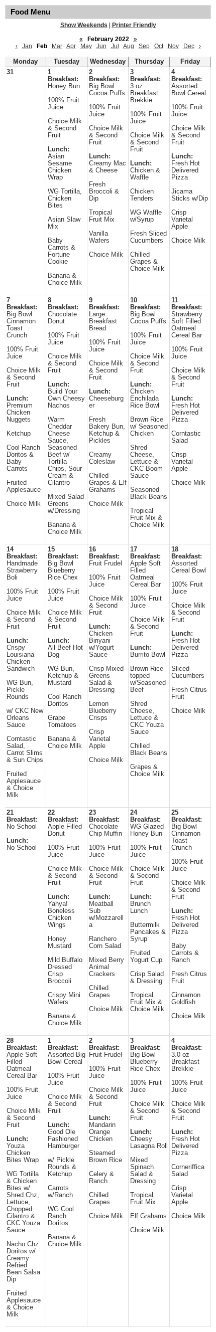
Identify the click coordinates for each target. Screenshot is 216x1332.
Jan (27, 46)
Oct (158, 46)
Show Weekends (83, 25)
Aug (128, 46)
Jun (101, 46)
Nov (173, 46)
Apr (71, 46)
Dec (188, 46)
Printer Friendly (134, 25)
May (86, 46)
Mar (57, 46)
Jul (115, 46)
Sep (144, 46)
